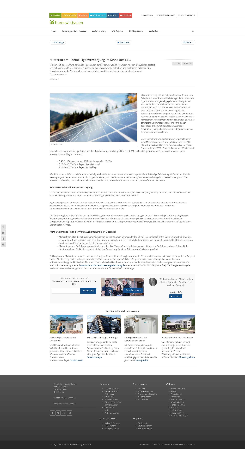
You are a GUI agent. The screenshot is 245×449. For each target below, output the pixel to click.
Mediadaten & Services (161, 444)
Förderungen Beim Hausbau (74, 31)
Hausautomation (178, 399)
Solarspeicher (142, 360)
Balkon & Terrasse (112, 423)
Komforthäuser (111, 405)
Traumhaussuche (112, 388)
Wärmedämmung (145, 391)
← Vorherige (58, 42)
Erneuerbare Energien (147, 394)
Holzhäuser (109, 397)
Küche (173, 391)
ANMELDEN (88, 291)
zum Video (177, 296)
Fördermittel (143, 423)
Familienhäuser (111, 399)
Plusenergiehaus (187, 357)
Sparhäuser (110, 407)
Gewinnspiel (148, 15)
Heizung (141, 388)
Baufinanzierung (99, 31)
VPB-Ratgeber (118, 31)
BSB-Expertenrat (136, 31)
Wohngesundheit (112, 413)
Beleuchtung (176, 410)
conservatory (110, 426)
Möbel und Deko (178, 388)
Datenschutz (178, 444)
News (54, 31)
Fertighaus (109, 394)
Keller (107, 410)
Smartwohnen (144, 444)
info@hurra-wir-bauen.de (65, 403)
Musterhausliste (112, 391)
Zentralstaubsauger (179, 415)
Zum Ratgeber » (133, 290)
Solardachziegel (94, 357)
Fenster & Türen (178, 405)
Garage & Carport (112, 428)
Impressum (190, 444)
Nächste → (188, 42)
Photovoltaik (77, 360)
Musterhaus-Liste (187, 15)
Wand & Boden (177, 402)
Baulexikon (153, 31)
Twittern (189, 63)
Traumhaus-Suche (166, 15)
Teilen (177, 63)
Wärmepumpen (144, 397)
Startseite (124, 42)
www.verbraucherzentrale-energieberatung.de (102, 265)
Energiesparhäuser (113, 402)
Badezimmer (176, 394)
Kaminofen (175, 397)
